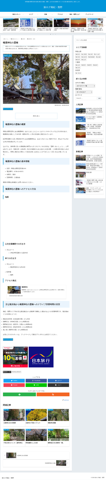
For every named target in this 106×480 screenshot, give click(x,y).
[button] (102, 40)
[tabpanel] (11, 25)
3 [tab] (55, 34)
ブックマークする (8, 109)
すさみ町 (97, 54)
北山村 (84, 59)
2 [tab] (53, 34)
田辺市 (78, 54)
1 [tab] (50, 34)
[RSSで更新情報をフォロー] (53, 394)
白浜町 (91, 54)
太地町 (99, 57)
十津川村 (79, 73)
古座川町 (85, 57)
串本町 (78, 57)
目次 (34, 116)
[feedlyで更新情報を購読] (19, 394)
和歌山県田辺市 (17, 371)
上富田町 (85, 54)
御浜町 (96, 65)
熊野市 (90, 65)
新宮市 (78, 59)
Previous (1, 25)
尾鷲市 (84, 65)
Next (105, 25)
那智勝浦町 (92, 57)
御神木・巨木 (8, 371)
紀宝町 (78, 67)
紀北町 (78, 65)
